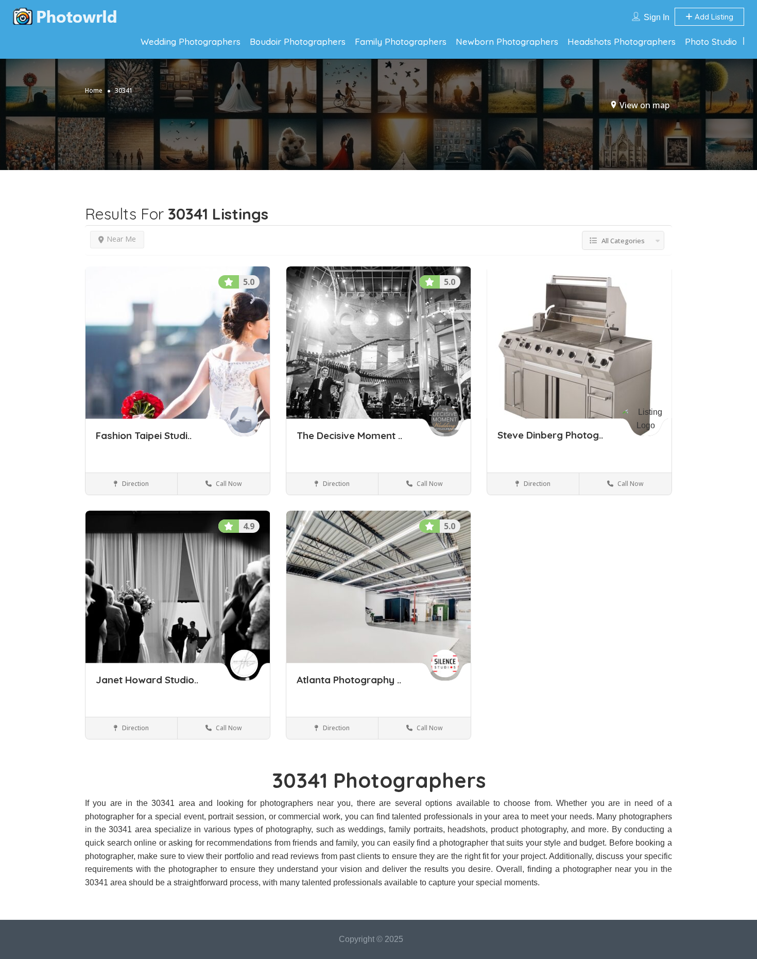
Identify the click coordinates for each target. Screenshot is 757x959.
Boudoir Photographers (298, 41)
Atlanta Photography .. (349, 680)
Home (93, 90)
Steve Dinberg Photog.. (550, 435)
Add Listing (713, 17)
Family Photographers (400, 41)
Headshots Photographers (621, 41)
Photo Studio (711, 41)
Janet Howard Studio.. (147, 680)
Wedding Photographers (190, 41)
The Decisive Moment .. (349, 435)
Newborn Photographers (507, 41)
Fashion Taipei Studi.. (144, 435)
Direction (135, 483)
